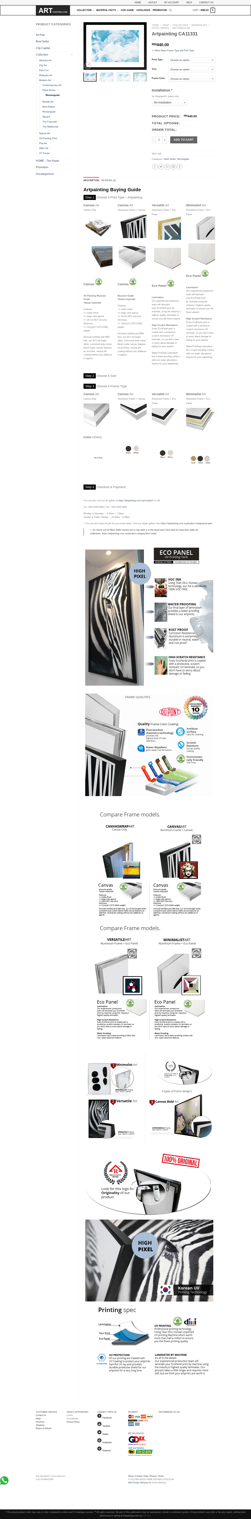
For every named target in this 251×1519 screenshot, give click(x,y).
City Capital (43, 48)
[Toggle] (71, 55)
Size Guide (127, 10)
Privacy (153, 1476)
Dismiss (147, 1515)
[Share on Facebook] (155, 167)
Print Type (157, 59)
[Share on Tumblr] (179, 167)
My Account (171, 2)
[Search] (170, 10)
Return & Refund (43, 1428)
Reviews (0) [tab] (108, 180)
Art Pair (40, 34)
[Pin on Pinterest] (173, 167)
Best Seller (42, 41)
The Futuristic (49, 121)
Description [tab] (91, 180)
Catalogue (143, 10)
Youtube (105, 1426)
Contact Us (206, 2)
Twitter (104, 1434)
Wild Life (43, 148)
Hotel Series (48, 90)
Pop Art (43, 143)
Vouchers (40, 1422)
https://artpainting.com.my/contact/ (135, 500)
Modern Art (45, 80)
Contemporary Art (51, 85)
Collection (84, 10)
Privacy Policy (73, 1422)
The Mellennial (50, 126)
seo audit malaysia (136, 1486)
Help (189, 2)
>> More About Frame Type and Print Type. (173, 50)
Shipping (40, 1425)
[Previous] (89, 46)
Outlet (152, 2)
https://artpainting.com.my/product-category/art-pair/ (186, 523)
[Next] (141, 46)
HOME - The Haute (47, 160)
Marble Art (47, 101)
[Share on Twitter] (161, 167)
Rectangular (53, 95)
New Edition (48, 106)
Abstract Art (45, 60)
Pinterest (106, 1450)
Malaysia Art (45, 75)
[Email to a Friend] (167, 167)
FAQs (38, 1418)
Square (46, 116)
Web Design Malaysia (138, 1482)
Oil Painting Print (48, 138)
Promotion (160, 10)
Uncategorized (45, 173)
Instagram (106, 1442)
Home (138, 2)
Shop (165, 25)
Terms (161, 1476)
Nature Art (44, 133)
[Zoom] (88, 65)
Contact (138, 1476)
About (131, 1476)
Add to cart (184, 139)
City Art (43, 65)
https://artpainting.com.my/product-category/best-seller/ (129, 533)
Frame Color (158, 78)
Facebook (106, 1418)
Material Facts (106, 10)
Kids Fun (44, 70)
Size (154, 69)
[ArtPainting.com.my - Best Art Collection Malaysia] (54, 10)
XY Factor (44, 153)
